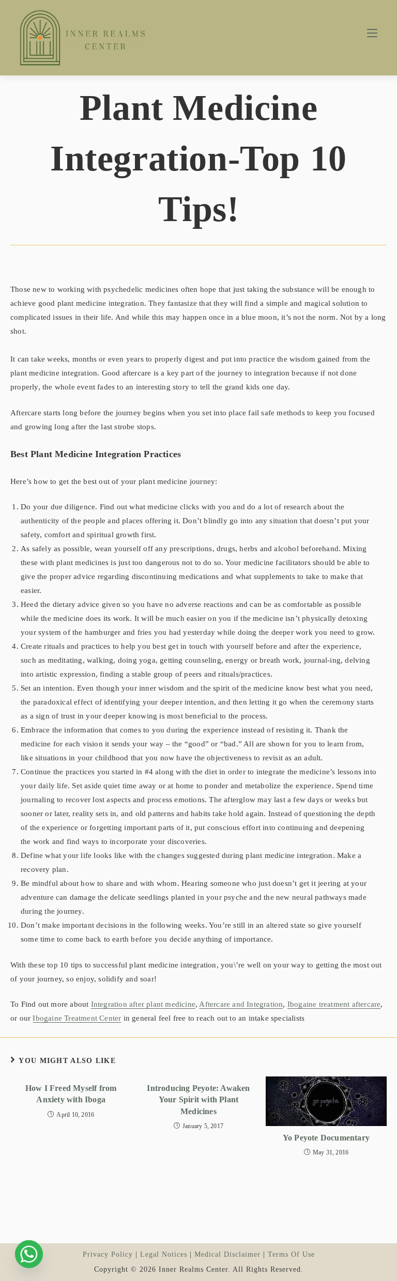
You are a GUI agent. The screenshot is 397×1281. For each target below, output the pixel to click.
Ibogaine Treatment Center (77, 1018)
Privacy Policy (108, 1254)
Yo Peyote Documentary (326, 1137)
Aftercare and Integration (241, 1004)
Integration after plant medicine (143, 1004)
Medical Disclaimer (227, 1254)
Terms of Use (291, 1254)
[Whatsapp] (29, 1254)
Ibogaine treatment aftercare (334, 1004)
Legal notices (163, 1254)
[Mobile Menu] (372, 33)
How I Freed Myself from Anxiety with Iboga (71, 1094)
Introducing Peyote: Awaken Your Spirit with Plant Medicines (198, 1100)
